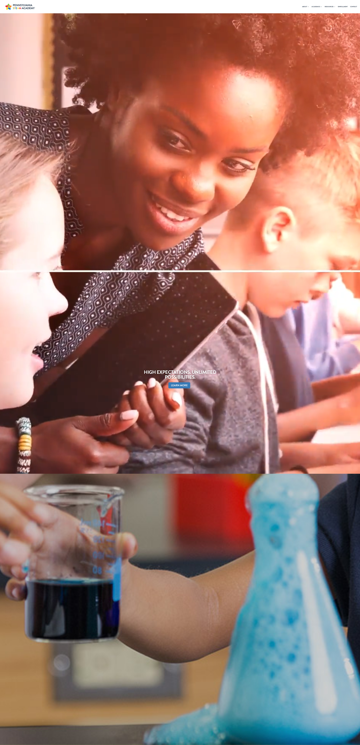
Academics (316, 7)
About (304, 7)
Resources (329, 7)
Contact (353, 7)
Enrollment (343, 7)
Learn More (179, 385)
